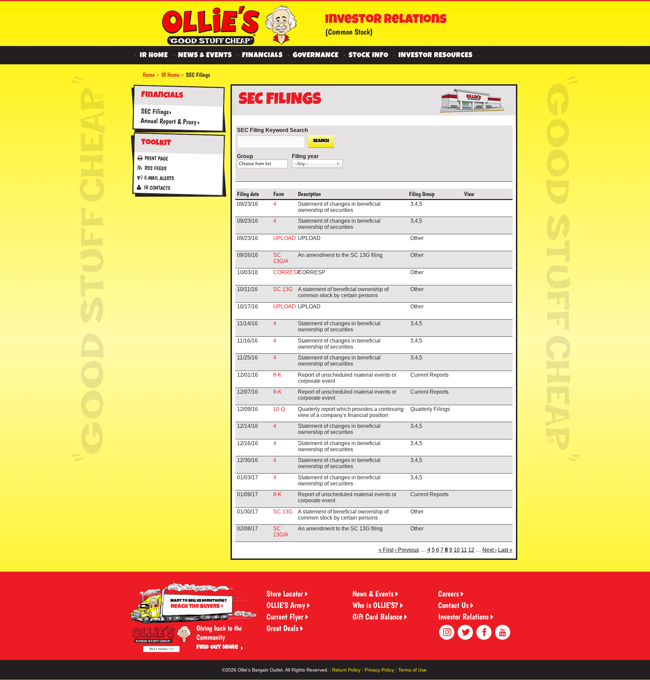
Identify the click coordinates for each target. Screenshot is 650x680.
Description (309, 193)
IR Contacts (157, 187)
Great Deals (282, 628)
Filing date (248, 193)
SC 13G (282, 289)
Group (245, 156)
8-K (277, 375)
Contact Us (453, 605)
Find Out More (217, 647)
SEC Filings (154, 111)
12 (471, 550)
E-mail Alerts (159, 178)
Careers (448, 593)
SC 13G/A (280, 258)
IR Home (154, 55)
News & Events (205, 55)
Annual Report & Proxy (168, 121)
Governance (316, 55)
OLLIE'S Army (285, 605)
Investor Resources (435, 55)
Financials (262, 55)
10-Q (279, 409)
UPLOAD (284, 238)
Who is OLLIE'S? (375, 605)
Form (278, 193)
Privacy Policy (379, 670)
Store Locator (284, 593)
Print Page (156, 158)
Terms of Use (412, 670)
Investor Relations (463, 616)
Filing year (305, 156)
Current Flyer (284, 616)
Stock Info (368, 55)
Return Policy (346, 670)
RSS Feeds (155, 168)
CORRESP (287, 272)
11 (464, 550)
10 (457, 550)
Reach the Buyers (195, 607)
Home (149, 74)
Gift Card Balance (377, 616)
